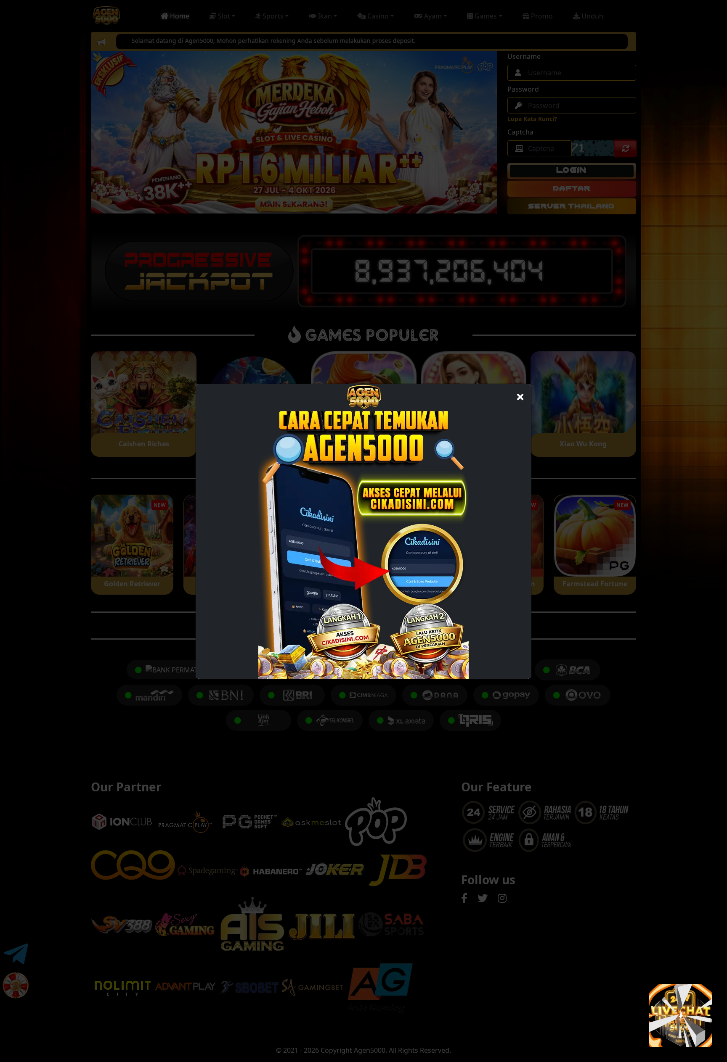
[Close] (520, 395)
